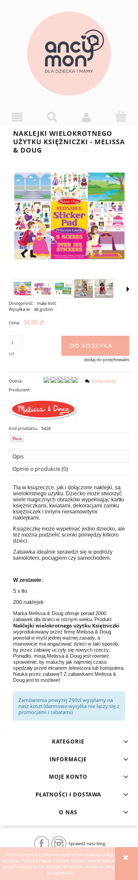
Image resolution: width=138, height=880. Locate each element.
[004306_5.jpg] (104, 288)
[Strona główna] (69, 54)
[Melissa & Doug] (43, 408)
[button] (17, 117)
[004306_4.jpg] (42, 288)
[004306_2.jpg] (83, 288)
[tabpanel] (69, 602)
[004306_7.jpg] (63, 288)
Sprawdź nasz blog (86, 843)
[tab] (69, 456)
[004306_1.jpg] (22, 288)
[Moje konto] (86, 117)
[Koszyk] (121, 116)
